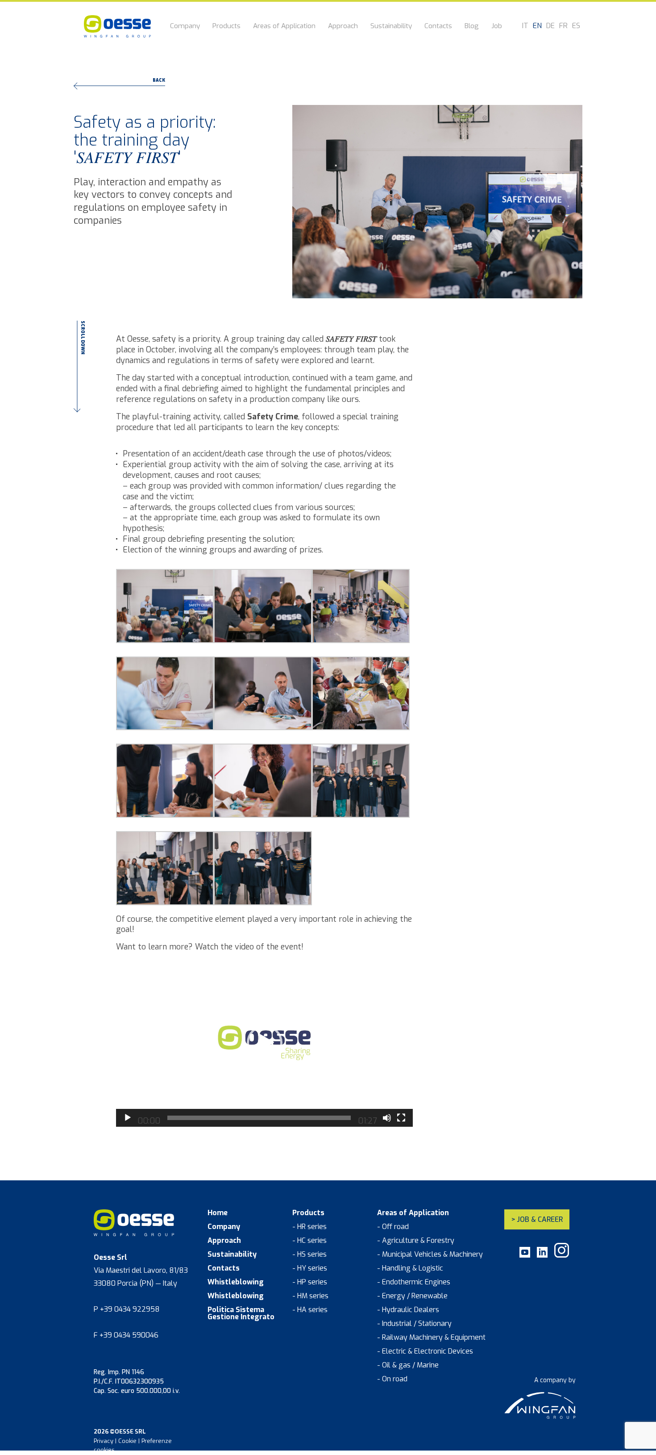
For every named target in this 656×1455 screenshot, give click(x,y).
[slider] (259, 1118)
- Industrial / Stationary (414, 1323)
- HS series (309, 1254)
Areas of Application (284, 26)
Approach (343, 26)
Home (218, 1213)
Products (226, 26)
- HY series (309, 1268)
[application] (264, 1042)
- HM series (310, 1296)
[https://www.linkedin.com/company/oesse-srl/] (542, 1255)
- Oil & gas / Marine (408, 1365)
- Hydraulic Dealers (408, 1309)
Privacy (103, 1441)
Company (185, 26)
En (537, 25)
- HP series (309, 1282)
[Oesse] (117, 26)
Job (496, 26)
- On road (392, 1379)
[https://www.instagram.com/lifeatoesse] (561, 1255)
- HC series (309, 1240)
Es (576, 25)
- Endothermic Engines (413, 1282)
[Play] (127, 1117)
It (525, 25)
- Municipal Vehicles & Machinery (430, 1254)
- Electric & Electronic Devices (425, 1351)
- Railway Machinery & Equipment (431, 1337)
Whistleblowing (236, 1282)
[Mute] (386, 1117)
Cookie (127, 1441)
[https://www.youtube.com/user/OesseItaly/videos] (524, 1255)
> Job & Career (537, 1219)
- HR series (309, 1226)
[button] (264, 1043)
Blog (472, 26)
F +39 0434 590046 (126, 1335)
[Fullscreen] (401, 1117)
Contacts (438, 26)
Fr (563, 25)
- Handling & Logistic (410, 1268)
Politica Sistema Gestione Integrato (241, 1313)
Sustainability (391, 26)
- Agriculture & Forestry (415, 1240)
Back (159, 80)
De (550, 25)
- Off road (393, 1226)
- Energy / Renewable (412, 1296)
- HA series (310, 1309)
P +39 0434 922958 (127, 1309)
